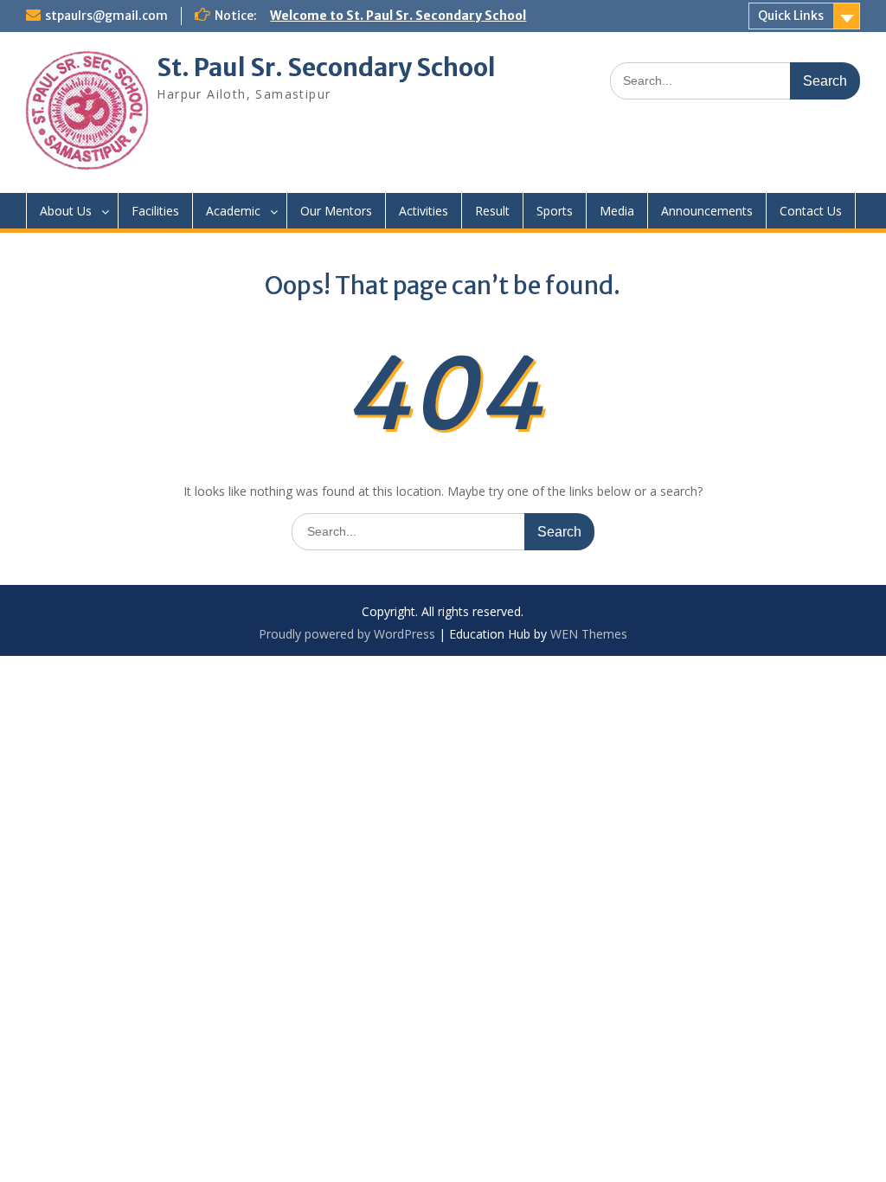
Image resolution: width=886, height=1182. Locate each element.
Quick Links (791, 15)
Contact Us (811, 210)
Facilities (155, 210)
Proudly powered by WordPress (347, 634)
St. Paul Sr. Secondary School (326, 67)
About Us (66, 210)
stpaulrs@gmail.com (106, 15)
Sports (554, 210)
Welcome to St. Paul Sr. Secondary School (398, 15)
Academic (233, 210)
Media (617, 210)
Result (492, 210)
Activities (423, 210)
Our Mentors (336, 210)
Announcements (707, 210)
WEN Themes (588, 634)
